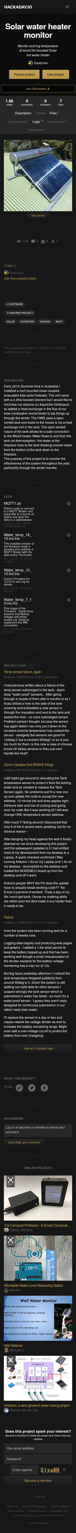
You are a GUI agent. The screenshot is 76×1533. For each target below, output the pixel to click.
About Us (12, 1506)
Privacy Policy (37, 1511)
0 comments (50, 770)
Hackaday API (59, 1511)
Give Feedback (61, 1506)
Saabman (41, 63)
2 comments (50, 922)
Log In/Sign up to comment (24, 1142)
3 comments (50, 677)
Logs (38, 121)
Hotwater (27, 321)
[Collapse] (31, 665)
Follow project (24, 74)
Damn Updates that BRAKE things (28, 764)
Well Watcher (13, 1345)
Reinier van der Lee (24, 1410)
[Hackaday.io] (18, 7)
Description (23, 113)
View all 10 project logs (38, 1048)
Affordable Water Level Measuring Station (33, 1285)
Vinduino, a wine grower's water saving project (36, 1405)
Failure (8, 917)
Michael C (17, 1350)
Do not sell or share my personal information (38, 1515)
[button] (67, 7)
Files (54, 112)
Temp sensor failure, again (22, 671)
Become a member (15, 1435)
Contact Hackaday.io (34, 1506)
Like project (55, 74)
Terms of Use (16, 1511)
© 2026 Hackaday (38, 1523)
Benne (14, 1290)
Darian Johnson (21, 1229)
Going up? (39, 1496)
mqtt (59, 321)
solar (10, 321)
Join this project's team (20, 278)
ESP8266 (45, 321)
